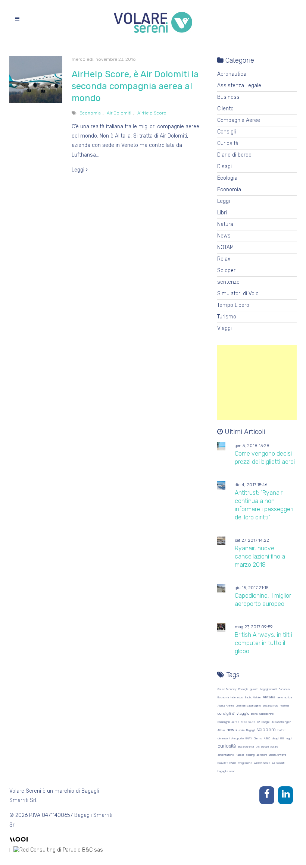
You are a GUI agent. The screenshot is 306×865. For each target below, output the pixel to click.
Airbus (221, 730)
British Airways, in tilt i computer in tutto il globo (263, 643)
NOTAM (225, 247)
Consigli (226, 132)
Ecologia (227, 178)
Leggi (79, 170)
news (232, 729)
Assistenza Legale (239, 85)
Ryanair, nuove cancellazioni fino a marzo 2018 (260, 556)
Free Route (248, 722)
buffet (281, 730)
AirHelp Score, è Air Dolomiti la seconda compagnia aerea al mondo (135, 86)
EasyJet (223, 763)
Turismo (226, 317)
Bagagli (250, 730)
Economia (90, 113)
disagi (275, 738)
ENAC (233, 763)
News (224, 236)
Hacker (240, 755)
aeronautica (284, 697)
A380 (267, 738)
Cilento (225, 109)
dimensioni (224, 738)
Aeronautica (231, 74)
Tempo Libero (233, 305)
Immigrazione (245, 763)
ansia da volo (270, 705)
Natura (225, 224)
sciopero (266, 729)
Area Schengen (281, 722)
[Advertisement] (257, 382)
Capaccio (284, 689)
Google (266, 722)
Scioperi (227, 270)
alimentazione (226, 755)
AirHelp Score (151, 113)
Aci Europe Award (267, 746)
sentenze (228, 282)
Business (228, 97)
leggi (288, 738)
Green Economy (227, 689)
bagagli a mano (226, 771)
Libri (222, 213)
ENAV (249, 738)
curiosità (227, 746)
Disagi (224, 166)
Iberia (254, 713)
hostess (284, 705)
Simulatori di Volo (238, 293)
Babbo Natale (253, 697)
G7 (258, 722)
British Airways (277, 755)
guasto (254, 689)
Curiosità (227, 143)
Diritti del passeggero (248, 705)
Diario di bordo (234, 155)
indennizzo (237, 697)
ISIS (282, 738)
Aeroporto (237, 738)
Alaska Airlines (226, 705)
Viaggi (224, 328)
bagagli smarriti (268, 689)
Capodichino (266, 713)
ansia (241, 730)
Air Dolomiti (119, 113)
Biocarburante (246, 746)
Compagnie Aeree (238, 120)
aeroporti (261, 755)
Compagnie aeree (228, 722)
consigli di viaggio (233, 713)
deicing (250, 755)
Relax (223, 259)
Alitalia (269, 697)
